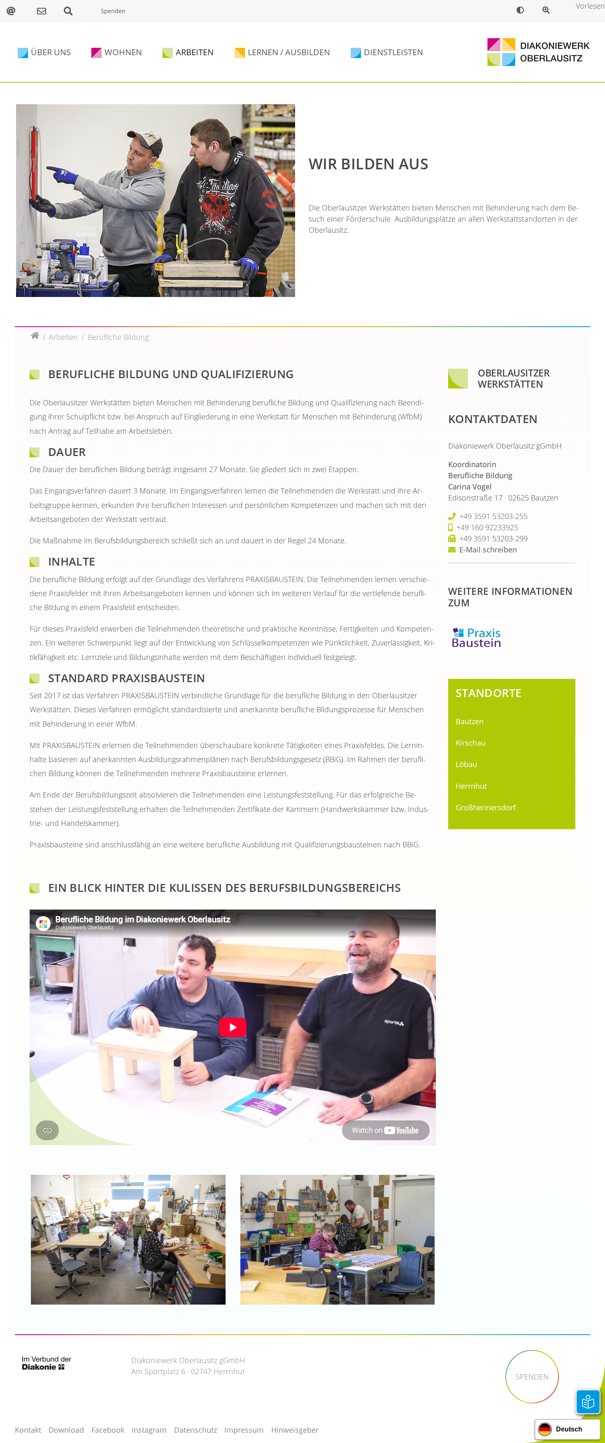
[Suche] (72, 11)
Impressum (244, 1430)
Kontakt (28, 1430)
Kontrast (522, 11)
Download (66, 1430)
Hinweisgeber (295, 1430)
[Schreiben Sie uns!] (43, 11)
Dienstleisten (393, 52)
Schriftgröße (548, 11)
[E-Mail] (15, 11)
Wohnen (123, 52)
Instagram (149, 1430)
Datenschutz (195, 1430)
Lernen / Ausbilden (289, 52)
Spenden (113, 11)
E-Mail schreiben (488, 549)
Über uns (51, 52)
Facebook (107, 1430)
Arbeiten (195, 52)
